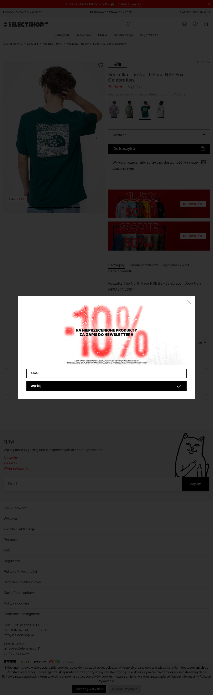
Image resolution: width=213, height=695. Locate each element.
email (35, 373)
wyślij (36, 386)
